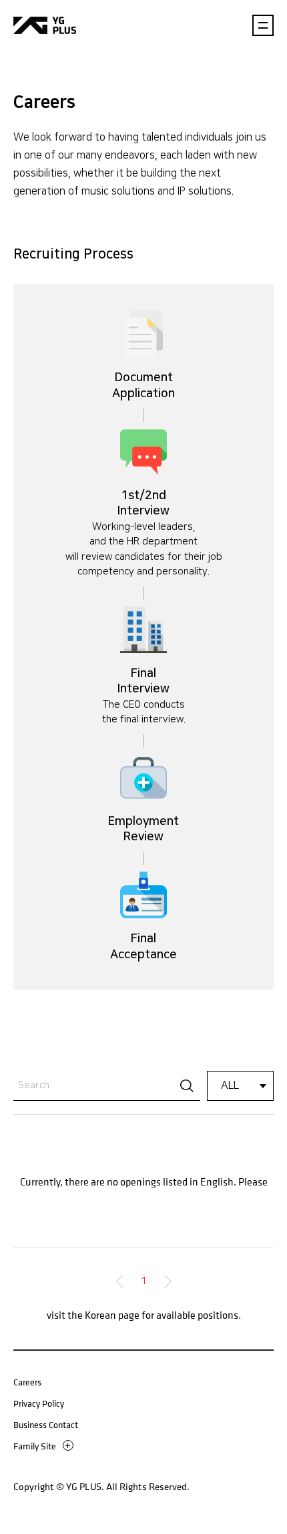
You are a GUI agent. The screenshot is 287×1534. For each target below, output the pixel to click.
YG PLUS (44, 25)
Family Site (34, 1445)
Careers (27, 1381)
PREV (122, 1281)
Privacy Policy (38, 1403)
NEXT (165, 1281)
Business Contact (45, 1424)
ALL (230, 1086)
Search (187, 1085)
